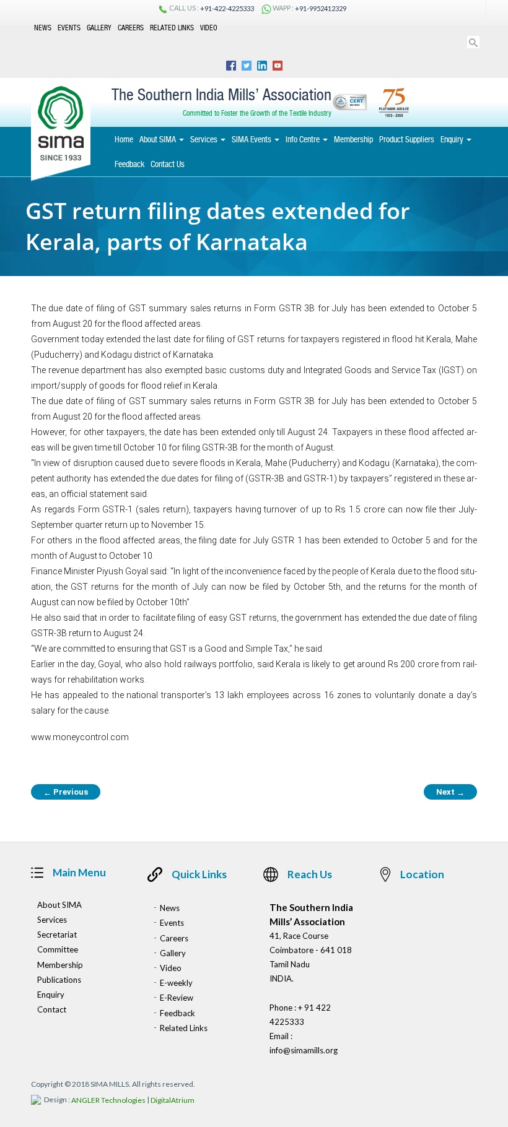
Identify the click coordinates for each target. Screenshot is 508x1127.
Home (124, 139)
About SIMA (158, 139)
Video (208, 27)
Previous (65, 792)
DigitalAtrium (173, 1100)
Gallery (99, 27)
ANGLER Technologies (108, 1100)
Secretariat (57, 934)
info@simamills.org (303, 1050)
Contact (51, 1009)
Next (450, 792)
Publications (59, 980)
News (42, 27)
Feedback (129, 164)
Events (69, 27)
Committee (57, 950)
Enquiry (452, 139)
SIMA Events (252, 139)
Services (204, 139)
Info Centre (304, 139)
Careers (131, 27)
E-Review (176, 998)
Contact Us (168, 164)
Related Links (172, 27)
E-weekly (176, 983)
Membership (353, 139)
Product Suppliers (406, 139)
